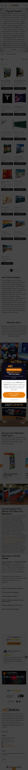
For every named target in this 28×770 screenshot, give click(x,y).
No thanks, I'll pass (14, 399)
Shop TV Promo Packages (14, 394)
